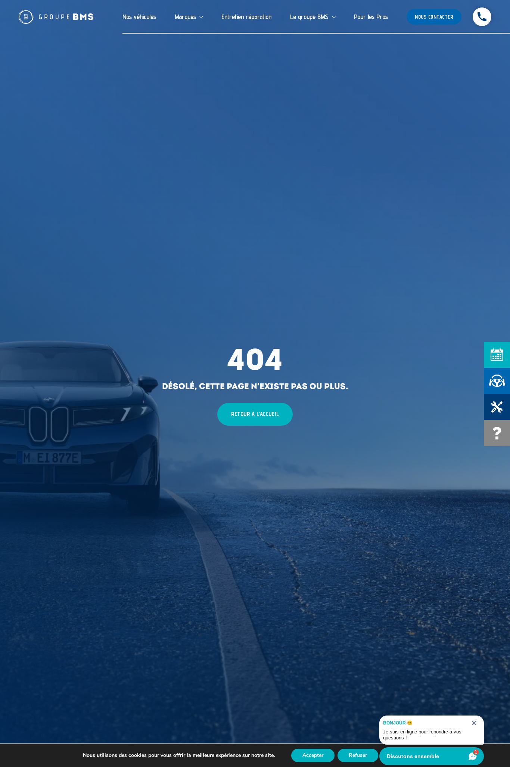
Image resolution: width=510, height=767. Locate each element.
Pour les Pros (371, 17)
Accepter (312, 755)
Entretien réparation (246, 17)
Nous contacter (434, 17)
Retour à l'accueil (255, 413)
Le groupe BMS (309, 17)
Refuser (358, 755)
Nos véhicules (139, 17)
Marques (185, 17)
